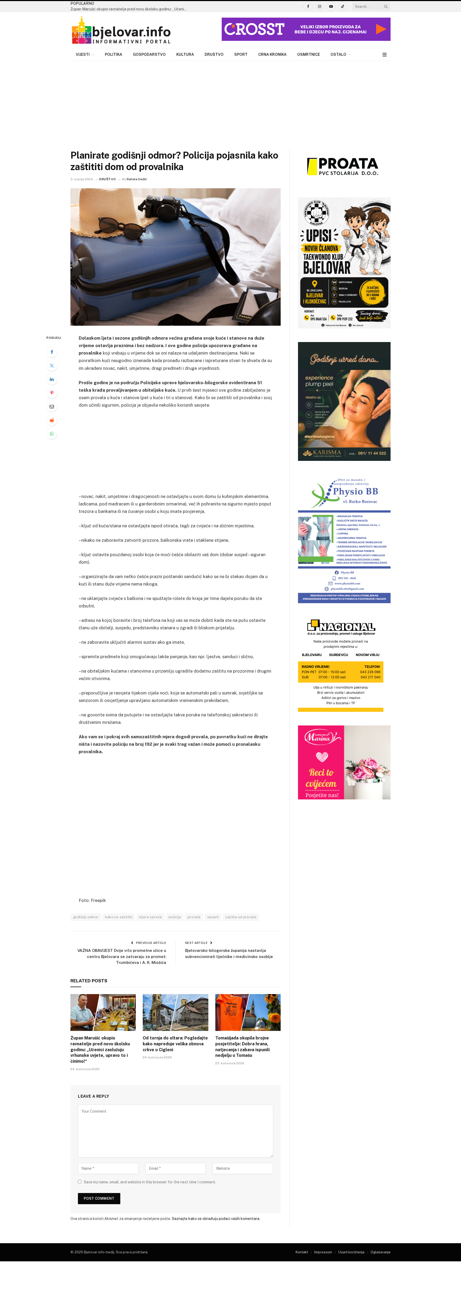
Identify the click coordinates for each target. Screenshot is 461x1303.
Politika (113, 54)
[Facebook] (51, 352)
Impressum (323, 1252)
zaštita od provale (240, 917)
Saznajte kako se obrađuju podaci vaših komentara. (216, 1218)
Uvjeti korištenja (351, 1252)
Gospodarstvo (149, 54)
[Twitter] (51, 365)
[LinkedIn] (51, 379)
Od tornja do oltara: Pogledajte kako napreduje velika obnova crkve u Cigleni (175, 1043)
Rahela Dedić (137, 179)
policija (175, 917)
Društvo (214, 54)
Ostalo (338, 54)
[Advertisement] (230, 101)
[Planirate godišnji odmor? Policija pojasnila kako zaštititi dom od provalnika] (175, 257)
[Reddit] (51, 420)
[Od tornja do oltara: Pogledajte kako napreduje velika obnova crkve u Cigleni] (175, 1012)
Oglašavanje (381, 1252)
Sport (241, 54)
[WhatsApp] (51, 433)
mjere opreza (150, 917)
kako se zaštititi (118, 917)
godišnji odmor (85, 917)
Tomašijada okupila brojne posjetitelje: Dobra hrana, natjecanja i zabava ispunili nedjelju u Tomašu (242, 1046)
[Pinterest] (51, 392)
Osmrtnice (308, 54)
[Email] (51, 406)
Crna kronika (272, 54)
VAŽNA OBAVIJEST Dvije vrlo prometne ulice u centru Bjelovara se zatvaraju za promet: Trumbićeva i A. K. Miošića (121, 956)
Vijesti (83, 54)
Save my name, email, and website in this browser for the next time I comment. (150, 1182)
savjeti (213, 917)
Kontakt (302, 1252)
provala (194, 917)
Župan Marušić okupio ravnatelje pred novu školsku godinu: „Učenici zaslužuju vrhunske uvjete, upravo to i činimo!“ (130, 9)
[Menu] (385, 55)
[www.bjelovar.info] (121, 30)
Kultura (185, 54)
